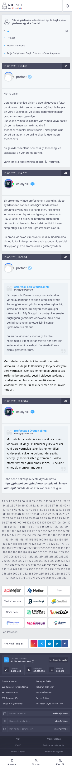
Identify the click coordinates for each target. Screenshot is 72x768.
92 (56, 518)
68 (34, 514)
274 (23, 577)
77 (67, 514)
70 (42, 514)
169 (20, 543)
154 (11, 539)
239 (38, 565)
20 (57, 501)
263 (30, 573)
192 (63, 548)
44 (11, 509)
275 (28, 577)
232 (67, 560)
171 (29, 543)
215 (46, 556)
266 (47, 573)
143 (24, 535)
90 (49, 518)
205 (61, 552)
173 (39, 543)
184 (24, 548)
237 (28, 565)
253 (46, 569)
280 (53, 577)
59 (68, 509)
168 (15, 543)
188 (43, 548)
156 (21, 539)
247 (15, 569)
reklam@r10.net (60, 713)
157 (26, 539)
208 (11, 556)
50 (34, 509)
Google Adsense (9, 681)
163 (56, 539)
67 (31, 514)
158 (31, 539)
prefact (21, 77)
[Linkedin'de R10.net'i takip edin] (57, 643)
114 (19, 526)
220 (4, 560)
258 (4, 573)
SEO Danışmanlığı (9, 698)
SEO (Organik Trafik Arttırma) (15, 687)
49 (30, 509)
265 (41, 573)
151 (63, 535)
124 (66, 526)
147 (43, 535)
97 (7, 522)
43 (7, 509)
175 (48, 543)
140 (9, 535)
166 (5, 543)
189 (48, 548)
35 (45, 505)
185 (28, 548)
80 (11, 518)
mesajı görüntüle (23, 289)
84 (26, 518)
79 (7, 518)
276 (33, 577)
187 (38, 548)
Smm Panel (12, 612)
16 (43, 501)
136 (58, 531)
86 (34, 518)
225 (30, 560)
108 (58, 522)
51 (38, 509)
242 (54, 565)
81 (15, 518)
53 (45, 509)
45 (15, 509)
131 (34, 531)
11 (27, 501)
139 (4, 535)
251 (36, 569)
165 (66, 539)
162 (51, 539)
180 (4, 548)
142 (19, 535)
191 (58, 548)
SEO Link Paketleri (10, 692)
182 (14, 548)
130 (29, 531)
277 (38, 577)
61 (8, 514)
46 (19, 509)
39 (60, 505)
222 (14, 560)
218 (61, 556)
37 (53, 505)
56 (57, 509)
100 (19, 522)
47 (23, 509)
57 (60, 509)
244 (65, 565)
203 (50, 552)
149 (53, 535)
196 (15, 552)
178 (62, 543)
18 (50, 501)
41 (68, 505)
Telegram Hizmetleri (45, 687)
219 (66, 556)
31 (30, 505)
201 (40, 552)
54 (49, 509)
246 (9, 569)
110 (68, 522)
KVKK (18, 745)
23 (68, 501)
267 (52, 573)
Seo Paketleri (9, 631)
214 (41, 556)
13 (33, 501)
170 (25, 543)
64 (19, 514)
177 (58, 543)
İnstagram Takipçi (44, 681)
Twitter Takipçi (42, 698)
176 (53, 543)
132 (38, 531)
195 (10, 552)
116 (28, 526)
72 (49, 514)
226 (36, 560)
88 (41, 518)
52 (41, 509)
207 (6, 556)
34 (41, 505)
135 (53, 531)
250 (31, 569)
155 (16, 539)
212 (31, 556)
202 (45, 552)
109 (63, 522)
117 (33, 526)
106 (49, 522)
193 (68, 548)
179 (67, 543)
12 (30, 501)
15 (40, 501)
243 (60, 565)
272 (12, 577)
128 (19, 531)
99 (14, 522)
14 (37, 501)
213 (36, 556)
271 (8, 577)
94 (64, 518)
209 (16, 556)
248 (20, 569)
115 (24, 526)
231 (62, 560)
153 (6, 539)
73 (53, 514)
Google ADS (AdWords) (12, 703)
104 (39, 522)
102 (29, 522)
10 (23, 501)
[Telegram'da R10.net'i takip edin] (49, 643)
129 (24, 531)
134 (48, 531)
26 (11, 505)
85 (30, 518)
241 (49, 565)
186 (33, 548)
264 (36, 573)
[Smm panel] (36, 612)
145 (33, 535)
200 (35, 552)
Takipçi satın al (12, 601)
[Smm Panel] (12, 590)
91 (52, 518)
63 (15, 514)
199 (30, 552)
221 (9, 560)
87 (37, 518)
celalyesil (22, 184)
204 (56, 552)
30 (26, 505)
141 (14, 535)
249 (25, 569)
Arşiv (18, 739)
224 (25, 560)
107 (54, 522)
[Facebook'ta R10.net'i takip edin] (64, 643)
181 (9, 548)
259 (9, 573)
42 (3, 509)
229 (52, 560)
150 (58, 535)
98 (10, 522)
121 (51, 526)
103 (34, 522)
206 (67, 552)
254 (52, 569)
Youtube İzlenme (43, 692)
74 (56, 514)
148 (48, 535)
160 (41, 539)
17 (47, 501)
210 (22, 556)
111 (5, 526)
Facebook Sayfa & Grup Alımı (49, 703)
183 (19, 548)
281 (59, 577)
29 (23, 505)
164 (61, 539)
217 (56, 556)
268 (57, 573)
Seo (59, 590)
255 (57, 569)
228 (46, 560)
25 (7, 505)
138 (68, 531)
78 (3, 518)
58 (64, 509)
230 (57, 560)
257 (68, 569)
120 (47, 526)
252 (41, 569)
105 (44, 522)
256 (62, 569)
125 (4, 531)
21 (61, 501)
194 (5, 552)
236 (23, 565)
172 (34, 543)
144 (28, 535)
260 (15, 573)
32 (34, 505)
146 (38, 535)
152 (68, 535)
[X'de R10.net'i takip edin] (41, 643)
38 (57, 505)
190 (53, 548)
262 (25, 573)
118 (37, 526)
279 (48, 577)
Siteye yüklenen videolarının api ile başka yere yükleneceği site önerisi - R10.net (12, 6)
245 (4, 569)
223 (20, 560)
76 (63, 514)
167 (10, 543)
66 (27, 514)
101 (24, 522)
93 (60, 518)
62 (12, 514)
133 (43, 531)
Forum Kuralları (18, 751)
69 (38, 514)
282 (64, 577)
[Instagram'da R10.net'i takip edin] (34, 643)
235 (17, 565)
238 (33, 565)
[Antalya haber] (59, 601)
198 (25, 552)
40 (64, 505)
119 (42, 526)
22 (64, 501)
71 (46, 514)
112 (10, 526)
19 (54, 501)
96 (3, 522)
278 (43, 577)
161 (46, 539)
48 (26, 509)
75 (60, 514)
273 (18, 577)
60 (4, 514)
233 (6, 565)
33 (38, 505)
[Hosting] (36, 590)
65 (23, 514)
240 (44, 565)
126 (9, 531)
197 (20, 552)
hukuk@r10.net (61, 721)
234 (12, 565)
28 (19, 505)
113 (14, 526)
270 (68, 573)
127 (14, 531)
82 (18, 518)
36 (49, 505)
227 (41, 560)
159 (36, 539)
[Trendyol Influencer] (59, 612)
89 (45, 518)
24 (4, 505)
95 (68, 518)
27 (15, 505)
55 (53, 509)
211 (27, 556)
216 (51, 556)
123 (61, 526)
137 (63, 531)
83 (22, 518)
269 (62, 573)
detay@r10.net (61, 729)
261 (20, 573)
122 (56, 526)
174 (43, 543)
